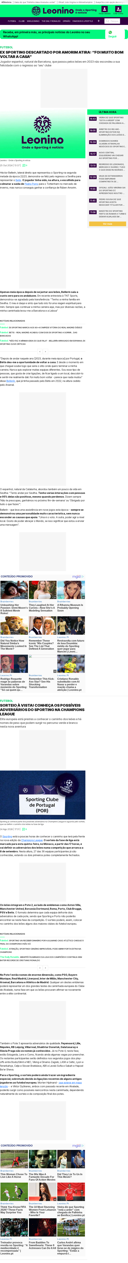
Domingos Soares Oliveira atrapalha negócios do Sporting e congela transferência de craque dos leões (112, 144)
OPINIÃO (66, 21)
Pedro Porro (31, 183)
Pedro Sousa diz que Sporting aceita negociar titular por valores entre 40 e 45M (111, 202)
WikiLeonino (33, 21)
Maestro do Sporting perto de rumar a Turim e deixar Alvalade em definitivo (112, 214)
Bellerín (10, 381)
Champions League (32, 840)
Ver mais (107, 223)
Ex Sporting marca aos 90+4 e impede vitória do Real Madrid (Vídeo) (45, 327)
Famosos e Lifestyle (83, 21)
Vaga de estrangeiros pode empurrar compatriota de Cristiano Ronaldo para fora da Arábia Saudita (112, 179)
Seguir (112, 36)
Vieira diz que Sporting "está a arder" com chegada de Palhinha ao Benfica (112, 120)
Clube (22, 21)
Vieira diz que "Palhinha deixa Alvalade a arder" (34, 2)
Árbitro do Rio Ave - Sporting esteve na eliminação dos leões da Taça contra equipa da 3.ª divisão (112, 132)
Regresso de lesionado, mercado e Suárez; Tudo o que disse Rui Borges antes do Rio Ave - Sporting (112, 167)
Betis (18, 180)
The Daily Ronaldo (51, 21)
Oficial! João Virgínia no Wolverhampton (75, 2)
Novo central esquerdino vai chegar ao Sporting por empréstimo (111, 155)
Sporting (7, 836)
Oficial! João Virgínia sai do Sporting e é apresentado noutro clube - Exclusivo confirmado (112, 190)
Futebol (12, 21)
